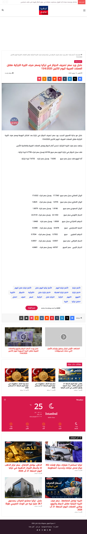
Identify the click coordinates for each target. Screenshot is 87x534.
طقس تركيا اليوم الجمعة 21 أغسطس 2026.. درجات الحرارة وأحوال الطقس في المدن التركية (71, 385)
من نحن (38, 526)
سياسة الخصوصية (46, 526)
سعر (30, 297)
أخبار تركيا (72, 54)
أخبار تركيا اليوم (61, 288)
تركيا (60, 297)
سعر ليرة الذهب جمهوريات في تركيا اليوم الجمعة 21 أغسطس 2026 (45, 385)
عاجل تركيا (76, 301)
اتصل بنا (55, 526)
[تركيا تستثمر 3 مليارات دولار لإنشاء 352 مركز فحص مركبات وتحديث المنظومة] (63, 451)
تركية (39, 297)
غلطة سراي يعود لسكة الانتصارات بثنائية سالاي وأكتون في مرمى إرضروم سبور (53, 2)
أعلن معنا (31, 526)
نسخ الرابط (31, 307)
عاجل (14, 297)
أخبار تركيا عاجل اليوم (22, 288)
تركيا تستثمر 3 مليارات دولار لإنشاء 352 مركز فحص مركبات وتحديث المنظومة (64, 466)
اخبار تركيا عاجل (44, 292)
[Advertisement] (43, 33)
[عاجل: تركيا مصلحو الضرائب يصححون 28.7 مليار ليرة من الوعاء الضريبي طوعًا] (23, 487)
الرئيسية (78, 54)
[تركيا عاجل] (43, 10)
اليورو (77, 297)
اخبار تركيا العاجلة (60, 292)
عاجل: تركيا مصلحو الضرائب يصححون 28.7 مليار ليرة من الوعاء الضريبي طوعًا (24, 502)
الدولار (21, 292)
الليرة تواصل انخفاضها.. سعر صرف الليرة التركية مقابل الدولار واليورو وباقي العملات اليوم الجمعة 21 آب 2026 (66, 505)
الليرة (12, 292)
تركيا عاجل (50, 297)
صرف (23, 297)
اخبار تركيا (76, 292)
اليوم (69, 297)
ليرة (65, 301)
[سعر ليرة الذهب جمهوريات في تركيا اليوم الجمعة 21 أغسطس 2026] (43, 375)
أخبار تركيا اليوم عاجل (43, 288)
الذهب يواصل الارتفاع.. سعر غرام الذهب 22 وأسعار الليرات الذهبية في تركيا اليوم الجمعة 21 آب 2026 (23, 468)
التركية (30, 292)
